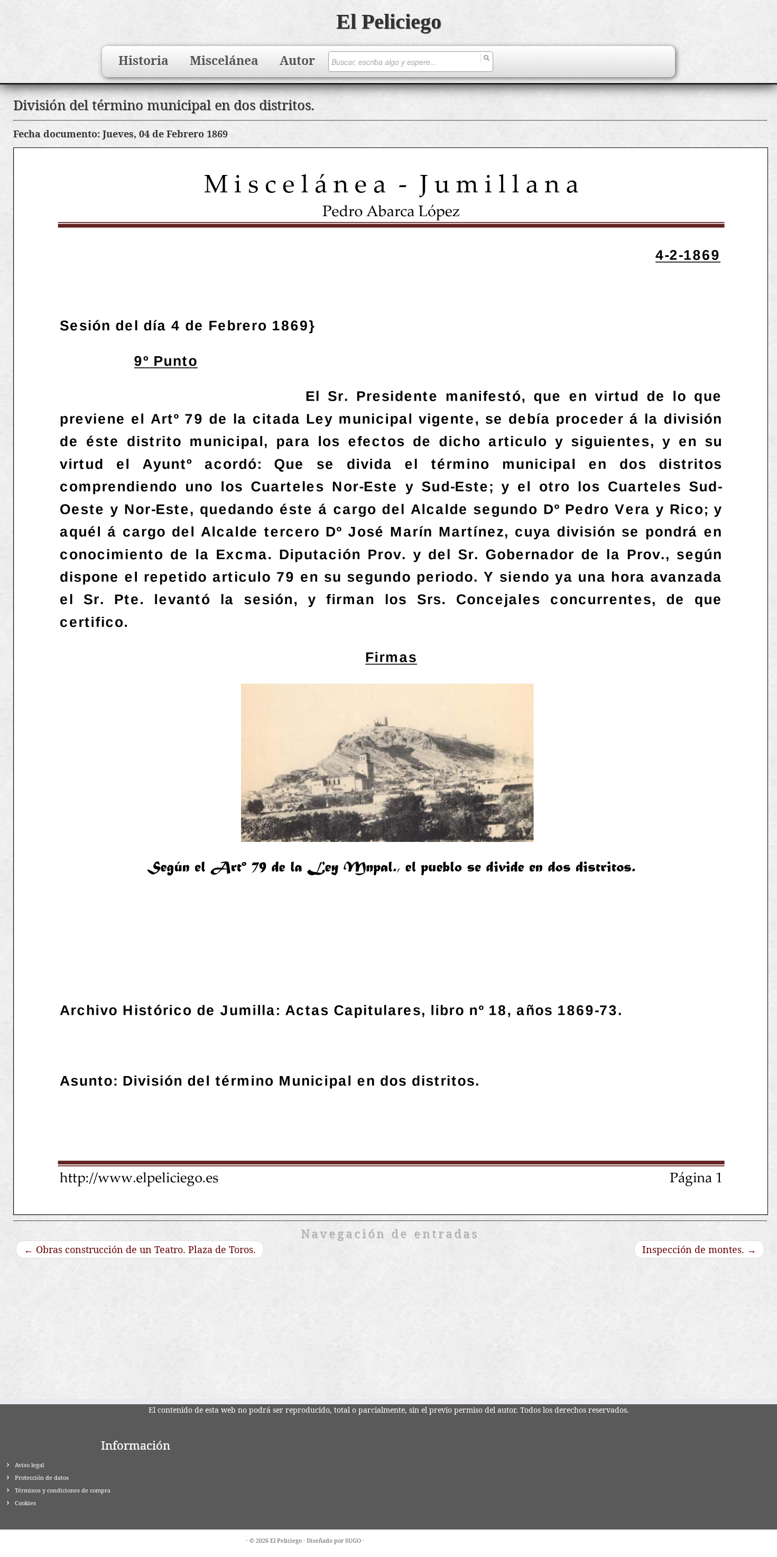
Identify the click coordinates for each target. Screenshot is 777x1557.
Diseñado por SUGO (334, 1540)
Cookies (25, 1503)
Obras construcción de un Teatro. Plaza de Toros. (140, 1249)
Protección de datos (42, 1477)
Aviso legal (29, 1465)
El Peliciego (388, 21)
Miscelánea (224, 60)
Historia (143, 60)
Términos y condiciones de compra (62, 1490)
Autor (297, 60)
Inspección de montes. (699, 1249)
